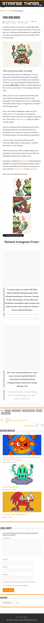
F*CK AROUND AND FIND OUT (16, 514)
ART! (9, 11)
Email (5, 567)
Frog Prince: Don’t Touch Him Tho (16, 420)
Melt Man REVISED (31, 425)
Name (5, 559)
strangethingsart (10, 21)
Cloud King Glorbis (10, 487)
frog (8, 411)
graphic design (28, 411)
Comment (7, 538)
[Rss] (17, 617)
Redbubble (23, 161)
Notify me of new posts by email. (16, 585)
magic (39, 411)
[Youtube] (24, 617)
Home (4, 11)
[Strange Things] (22, 3)
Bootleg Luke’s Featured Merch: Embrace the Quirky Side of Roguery (22, 458)
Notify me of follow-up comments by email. (20, 582)
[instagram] (27, 617)
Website (5, 574)
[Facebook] (19, 617)
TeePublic (32, 169)
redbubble (6, 413)
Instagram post (21, 119)
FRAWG (12, 114)
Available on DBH (20, 169)
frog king (16, 411)
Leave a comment (10, 23)
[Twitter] (22, 617)
